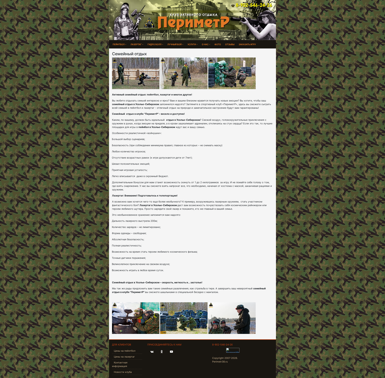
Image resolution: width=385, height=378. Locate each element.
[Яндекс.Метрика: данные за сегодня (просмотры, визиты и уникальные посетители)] (232, 350)
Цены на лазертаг (124, 356)
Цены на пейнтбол (124, 350)
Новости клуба (123, 371)
